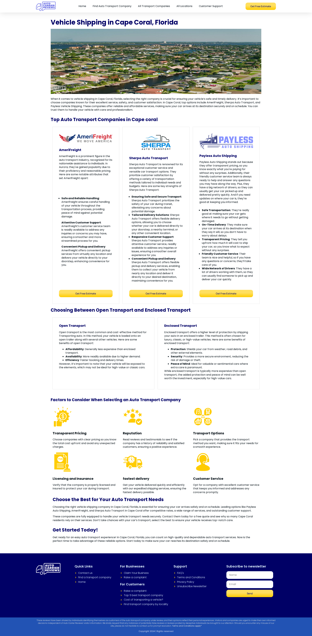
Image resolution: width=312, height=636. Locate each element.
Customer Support (211, 6)
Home (82, 6)
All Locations (184, 6)
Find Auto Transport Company (112, 6)
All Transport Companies (154, 6)
